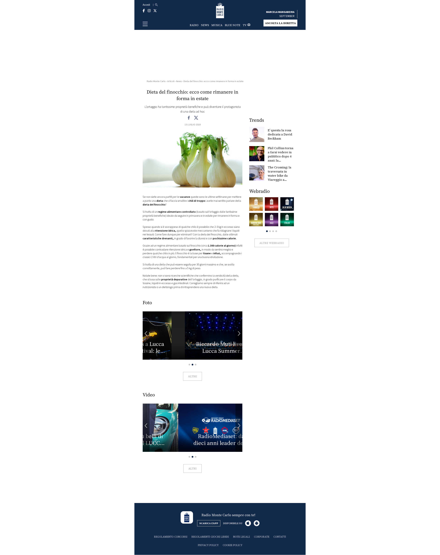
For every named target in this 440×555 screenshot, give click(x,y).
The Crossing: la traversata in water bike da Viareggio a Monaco (279, 175)
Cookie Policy (232, 545)
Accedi (146, 5)
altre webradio (271, 243)
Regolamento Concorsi (170, 537)
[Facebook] (188, 118)
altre (192, 376)
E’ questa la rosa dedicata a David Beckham (280, 134)
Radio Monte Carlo (156, 81)
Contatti (279, 537)
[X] (196, 118)
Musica (216, 25)
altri (192, 468)
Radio (194, 25)
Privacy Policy (208, 545)
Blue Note (232, 25)
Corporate (261, 537)
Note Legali (241, 537)
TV (244, 25)
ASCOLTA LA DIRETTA (280, 23)
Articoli (170, 81)
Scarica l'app (208, 523)
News (205, 25)
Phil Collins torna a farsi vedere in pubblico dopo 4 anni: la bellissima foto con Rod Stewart (280, 158)
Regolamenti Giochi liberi (210, 537)
